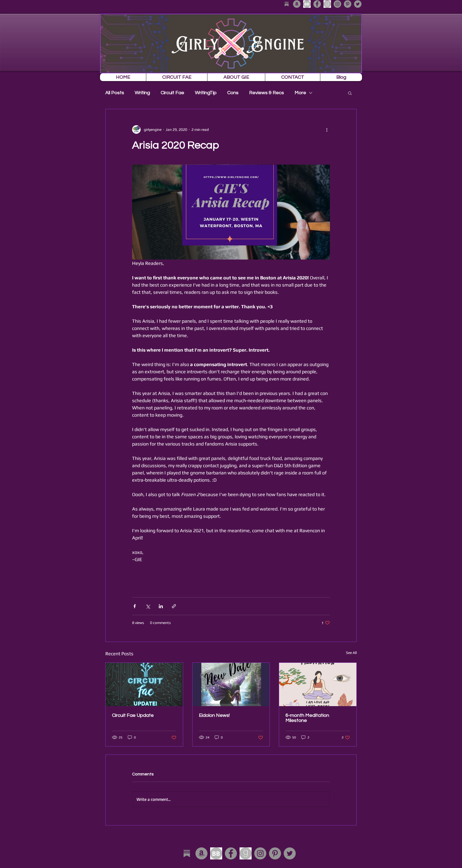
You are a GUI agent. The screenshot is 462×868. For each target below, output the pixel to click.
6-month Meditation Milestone (307, 718)
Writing (142, 92)
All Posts (114, 92)
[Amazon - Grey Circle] (297, 4)
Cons (232, 92)
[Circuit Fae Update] (144, 684)
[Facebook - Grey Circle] (317, 4)
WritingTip (206, 92)
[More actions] (327, 129)
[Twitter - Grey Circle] (357, 4)
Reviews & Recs (266, 92)
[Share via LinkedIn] (160, 606)
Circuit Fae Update (133, 715)
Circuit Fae (172, 92)
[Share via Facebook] (134, 606)
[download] (307, 4)
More (300, 92)
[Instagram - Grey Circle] (337, 4)
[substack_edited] (286, 4)
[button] (349, 93)
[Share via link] (173, 606)
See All (351, 652)
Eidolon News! (214, 715)
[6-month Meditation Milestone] (317, 684)
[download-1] (327, 4)
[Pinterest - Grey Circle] (347, 4)
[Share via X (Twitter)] (147, 606)
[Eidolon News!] (231, 684)
